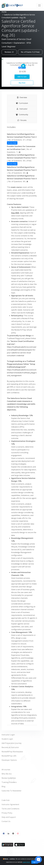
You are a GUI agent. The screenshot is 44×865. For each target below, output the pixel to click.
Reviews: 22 (9, 52)
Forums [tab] (23, 120)
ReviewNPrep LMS (9, 756)
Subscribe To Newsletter (11, 791)
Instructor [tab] (23, 109)
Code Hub (6, 800)
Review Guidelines (9, 778)
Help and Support (9, 817)
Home (4, 12)
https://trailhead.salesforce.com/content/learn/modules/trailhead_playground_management (22, 373)
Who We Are (7, 774)
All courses (6, 769)
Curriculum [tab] (23, 103)
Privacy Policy (7, 813)
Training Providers (9, 782)
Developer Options (9, 760)
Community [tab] (23, 114)
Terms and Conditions (10, 809)
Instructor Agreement (10, 804)
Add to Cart (22, 77)
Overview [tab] (23, 97)
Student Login (7, 739)
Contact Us (6, 821)
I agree (34, 862)
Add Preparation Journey (11, 743)
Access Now (12, 143)
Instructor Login (8, 735)
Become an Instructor (10, 747)
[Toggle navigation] (39, 5)
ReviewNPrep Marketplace (12, 751)
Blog (3, 786)
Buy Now (22, 83)
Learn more (26, 862)
